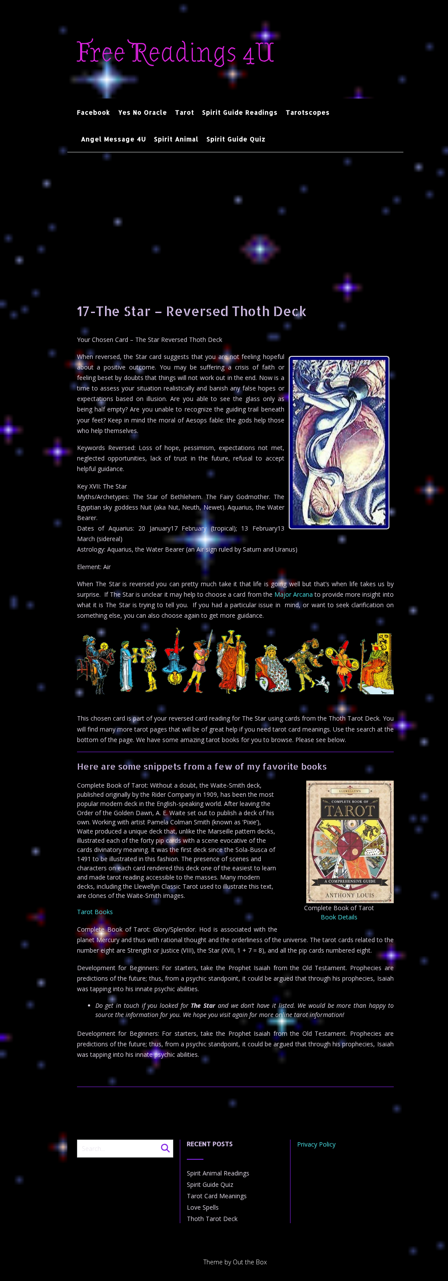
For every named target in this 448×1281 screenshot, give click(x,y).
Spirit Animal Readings (218, 1173)
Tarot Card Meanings (217, 1196)
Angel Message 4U (113, 139)
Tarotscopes (308, 112)
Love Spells (203, 1207)
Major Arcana (293, 594)
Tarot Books (95, 912)
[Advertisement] (235, 218)
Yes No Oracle (142, 112)
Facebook (93, 112)
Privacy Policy (316, 1144)
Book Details (339, 917)
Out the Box (250, 1262)
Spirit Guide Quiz (236, 139)
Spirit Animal (176, 139)
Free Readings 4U (175, 53)
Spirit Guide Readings (240, 112)
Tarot (184, 112)
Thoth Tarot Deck (212, 1218)
